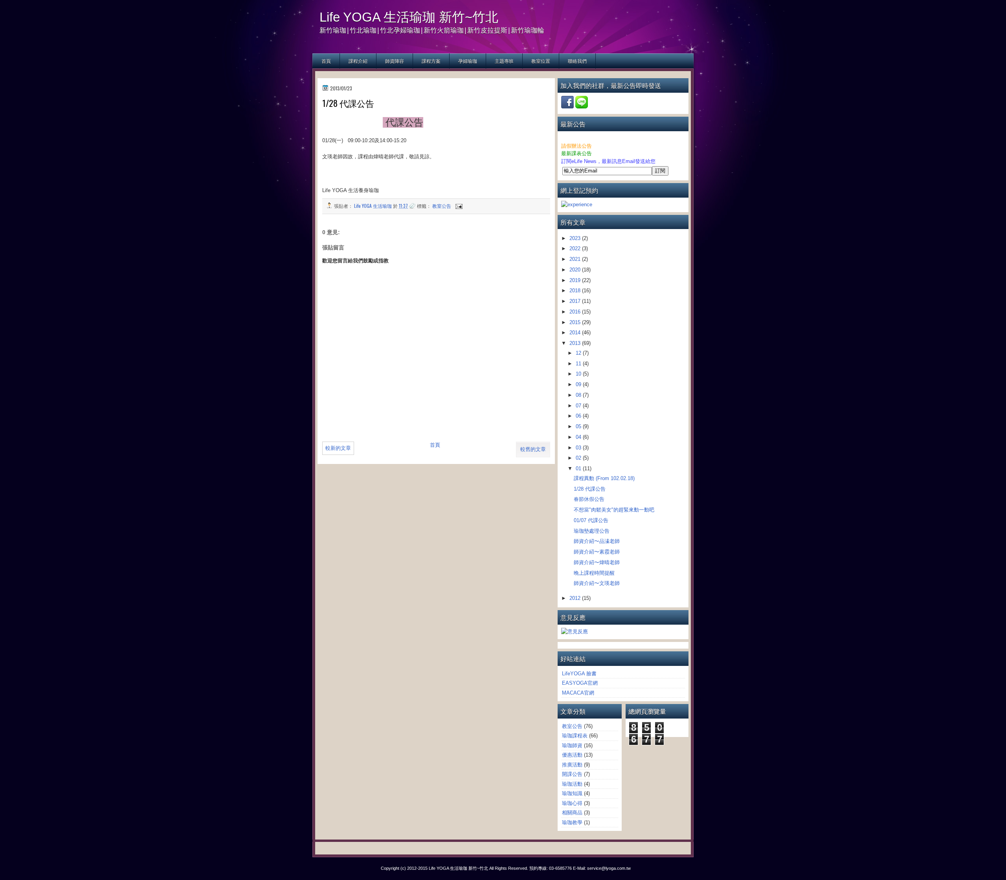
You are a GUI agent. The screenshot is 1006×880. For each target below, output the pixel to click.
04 (579, 437)
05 (579, 426)
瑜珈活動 (572, 784)
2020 (575, 270)
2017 (575, 301)
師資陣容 (394, 60)
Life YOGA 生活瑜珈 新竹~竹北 (408, 17)
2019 (575, 280)
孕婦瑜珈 (467, 60)
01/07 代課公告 (591, 520)
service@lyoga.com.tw (609, 868)
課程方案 (431, 60)
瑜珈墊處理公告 (591, 531)
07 (579, 406)
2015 (575, 322)
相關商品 (572, 813)
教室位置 (540, 60)
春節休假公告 (589, 499)
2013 (575, 343)
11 (579, 364)
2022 (575, 248)
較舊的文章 (533, 449)
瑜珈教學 (572, 822)
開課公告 (572, 774)
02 (579, 458)
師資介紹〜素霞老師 (597, 552)
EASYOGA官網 (580, 683)
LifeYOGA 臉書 (579, 673)
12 (579, 353)
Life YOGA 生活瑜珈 (373, 205)
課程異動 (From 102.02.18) (604, 478)
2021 (575, 259)
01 (579, 468)
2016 (575, 312)
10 (579, 374)
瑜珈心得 (572, 803)
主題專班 (504, 60)
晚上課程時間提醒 (594, 573)
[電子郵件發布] (458, 205)
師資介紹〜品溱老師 (597, 541)
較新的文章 (338, 448)
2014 (575, 333)
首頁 (326, 60)
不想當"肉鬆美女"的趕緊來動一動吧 (614, 510)
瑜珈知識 (572, 793)
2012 (575, 598)
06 (579, 416)
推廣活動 (572, 765)
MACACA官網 (578, 693)
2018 (575, 290)
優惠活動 (572, 755)
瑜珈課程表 (574, 736)
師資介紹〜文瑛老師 (597, 583)
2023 (575, 238)
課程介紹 (358, 60)
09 (579, 384)
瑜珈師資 (572, 745)
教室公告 (441, 205)
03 (579, 448)
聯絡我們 (577, 60)
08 (579, 395)
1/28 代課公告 (590, 489)
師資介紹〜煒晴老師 (597, 562)
